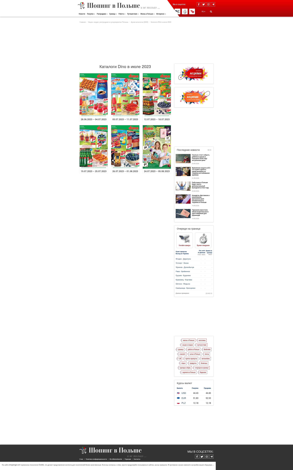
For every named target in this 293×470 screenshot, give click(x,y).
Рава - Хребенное (183, 271)
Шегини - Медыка (183, 284)
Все (209, 150)
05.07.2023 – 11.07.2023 (125, 119)
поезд (207, 354)
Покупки (90, 14)
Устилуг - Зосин (182, 263)
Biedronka (207, 349)
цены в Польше (195, 354)
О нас (81, 459)
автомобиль (206, 358)
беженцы (204, 363)
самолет (182, 354)
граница (180, 349)
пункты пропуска (191, 358)
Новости (82, 14)
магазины (202, 340)
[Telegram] (213, 4)
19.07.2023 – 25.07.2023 (93, 171)
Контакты (137, 459)
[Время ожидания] (185, 11)
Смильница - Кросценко (185, 288)
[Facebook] (199, 4)
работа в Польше (193, 349)
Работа (121, 14)
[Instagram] (208, 4)
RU (203, 11)
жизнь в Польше (188, 340)
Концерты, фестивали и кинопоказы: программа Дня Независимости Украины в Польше (201, 199)
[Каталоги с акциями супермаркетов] (192, 11)
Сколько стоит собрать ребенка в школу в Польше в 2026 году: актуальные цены (201, 157)
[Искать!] (211, 11)
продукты (193, 363)
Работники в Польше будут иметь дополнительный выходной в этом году (200, 185)
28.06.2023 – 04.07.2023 (93, 119)
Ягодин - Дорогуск (183, 259)
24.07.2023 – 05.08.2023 (157, 171)
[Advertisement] (146, 43)
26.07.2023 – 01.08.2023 (125, 171)
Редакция (128, 459)
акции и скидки (187, 345)
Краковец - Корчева (184, 280)
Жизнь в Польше (146, 14)
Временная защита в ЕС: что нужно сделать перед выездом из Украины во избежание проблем (201, 171)
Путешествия (132, 14)
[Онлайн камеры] (177, 11)
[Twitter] (204, 4)
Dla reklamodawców (116, 459)
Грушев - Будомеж (183, 275)
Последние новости (188, 149)
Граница (112, 14)
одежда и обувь (185, 368)
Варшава (203, 372)
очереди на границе (202, 368)
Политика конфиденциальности (96, 459)
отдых (183, 363)
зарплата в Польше (189, 372)
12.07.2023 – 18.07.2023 (157, 119)
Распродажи (101, 14)
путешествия (201, 345)
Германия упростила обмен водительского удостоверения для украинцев (200, 212)
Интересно (160, 14)
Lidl (180, 358)
